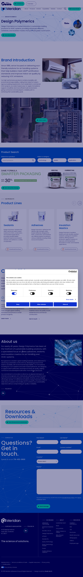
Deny (17, 304)
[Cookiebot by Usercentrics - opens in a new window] (70, 272)
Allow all (65, 304)
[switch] (32, 293)
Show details (69, 299)
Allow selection (41, 304)
